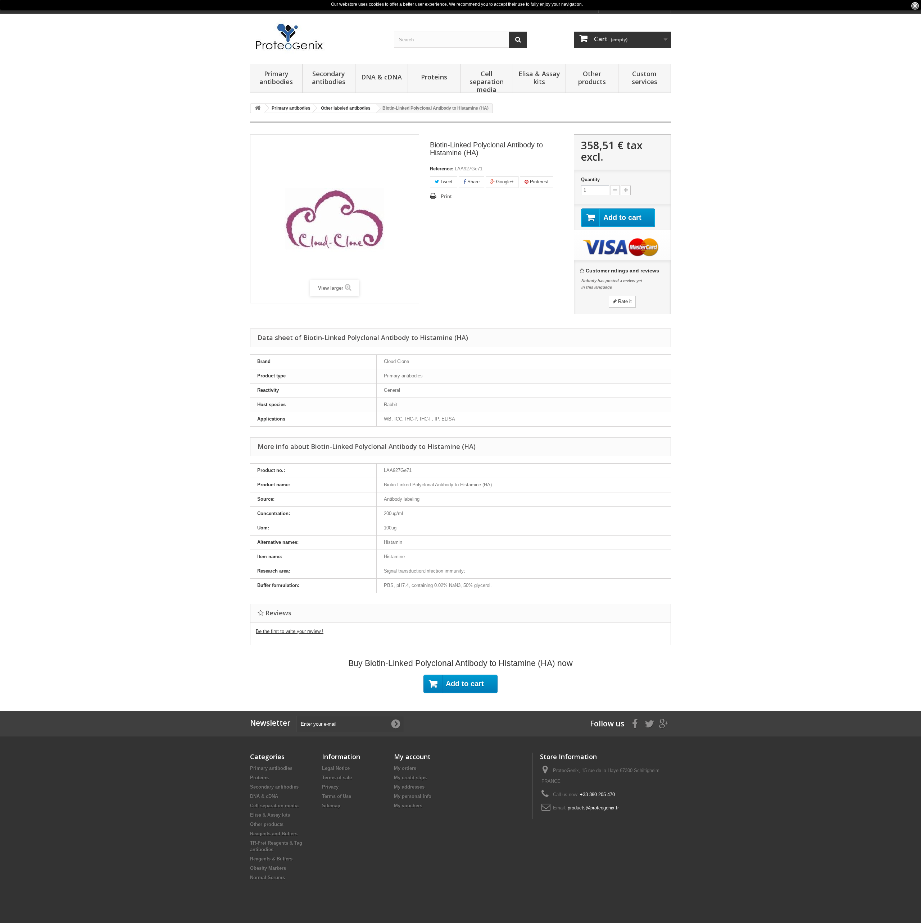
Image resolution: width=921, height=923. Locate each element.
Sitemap (331, 805)
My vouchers (408, 805)
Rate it (624, 301)
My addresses (409, 787)
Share (473, 181)
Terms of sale (337, 777)
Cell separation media (486, 81)
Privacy (330, 787)
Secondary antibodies (328, 77)
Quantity (590, 179)
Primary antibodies (276, 77)
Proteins (434, 77)
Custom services (644, 77)
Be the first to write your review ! (289, 631)
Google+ (504, 181)
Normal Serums (267, 877)
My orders (405, 768)
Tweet (446, 181)
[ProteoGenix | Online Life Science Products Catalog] (316, 37)
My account (412, 756)
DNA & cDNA (381, 77)
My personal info (412, 796)
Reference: (441, 168)
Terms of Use (336, 796)
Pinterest (538, 181)
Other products (592, 77)
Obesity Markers (268, 868)
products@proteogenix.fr (593, 808)
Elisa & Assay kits (539, 77)
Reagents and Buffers (274, 833)
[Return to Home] (257, 108)
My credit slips (410, 777)
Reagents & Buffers (271, 859)
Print (446, 196)
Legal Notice (336, 768)
